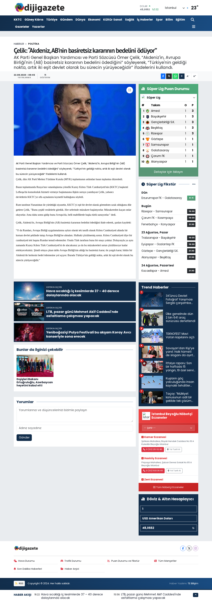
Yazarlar (38, 27)
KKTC (18, 20)
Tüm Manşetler (167, 561)
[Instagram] (195, 548)
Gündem (66, 20)
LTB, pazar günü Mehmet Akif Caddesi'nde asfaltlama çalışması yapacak (151, 596)
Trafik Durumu (72, 561)
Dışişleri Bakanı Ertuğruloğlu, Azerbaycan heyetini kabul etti (35, 382)
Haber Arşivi (72, 568)
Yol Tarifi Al (174, 449)
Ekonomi (94, 20)
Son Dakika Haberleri (29, 568)
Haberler (19, 43)
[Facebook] (183, 548)
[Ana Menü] (193, 26)
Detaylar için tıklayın (168, 172)
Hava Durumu (26, 561)
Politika (33, 43)
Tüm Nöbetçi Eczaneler (170, 487)
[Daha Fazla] (182, 76)
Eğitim (180, 20)
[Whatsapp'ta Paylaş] (175, 76)
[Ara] (193, 19)
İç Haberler (145, 20)
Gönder (24, 437)
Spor (159, 20)
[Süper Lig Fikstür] (193, 184)
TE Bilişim (193, 583)
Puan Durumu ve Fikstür (125, 561)
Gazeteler (22, 27)
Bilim (169, 20)
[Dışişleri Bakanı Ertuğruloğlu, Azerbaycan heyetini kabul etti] (35, 365)
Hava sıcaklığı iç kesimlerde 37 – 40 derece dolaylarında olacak (72, 596)
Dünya (80, 20)
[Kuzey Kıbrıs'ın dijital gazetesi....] (40, 8)
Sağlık (129, 20)
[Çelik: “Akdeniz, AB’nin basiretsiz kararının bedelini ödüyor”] (75, 120)
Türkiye (51, 20)
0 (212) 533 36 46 (154, 470)
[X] (189, 548)
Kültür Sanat (112, 20)
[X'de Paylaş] (169, 76)
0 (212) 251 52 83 (154, 449)
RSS (20, 583)
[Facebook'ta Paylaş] (163, 76)
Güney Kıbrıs (34, 20)
